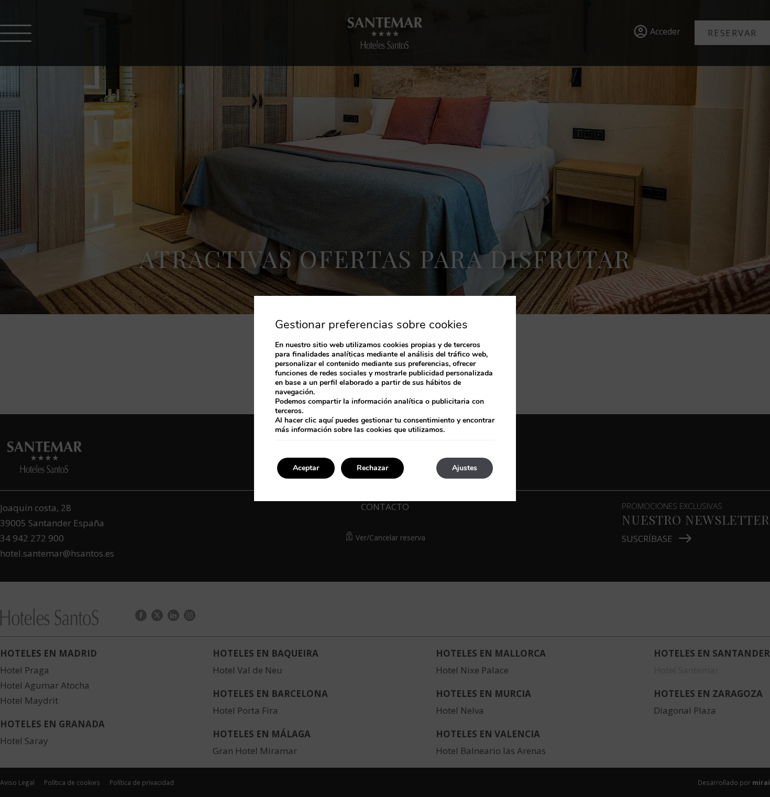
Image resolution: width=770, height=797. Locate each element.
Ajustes (464, 468)
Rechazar (372, 468)
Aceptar (306, 468)
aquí (325, 420)
